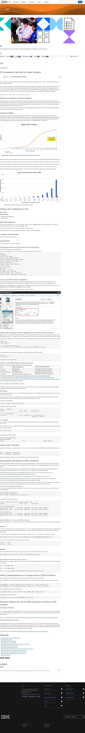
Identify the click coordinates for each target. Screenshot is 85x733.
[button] (24, 2)
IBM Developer (70, 693)
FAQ (45, 705)
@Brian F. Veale (7, 94)
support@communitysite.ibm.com (31, 694)
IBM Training (69, 689)
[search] (61, 2)
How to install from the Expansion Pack (9, 645)
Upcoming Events (27, 56)
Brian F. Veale (8, 76)
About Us (46, 689)
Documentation (70, 697)
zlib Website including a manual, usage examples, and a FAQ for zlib (15, 644)
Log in (80, 2)
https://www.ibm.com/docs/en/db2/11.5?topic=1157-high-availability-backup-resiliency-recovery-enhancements (34, 617)
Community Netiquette (50, 697)
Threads (9, 56)
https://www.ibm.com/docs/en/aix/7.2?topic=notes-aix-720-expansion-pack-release (32, 376)
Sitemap (46, 701)
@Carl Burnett (26, 94)
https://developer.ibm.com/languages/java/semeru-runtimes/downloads (33, 631)
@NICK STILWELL (15, 94)
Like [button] (59, 77)
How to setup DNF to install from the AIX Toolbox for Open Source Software (17, 648)
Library (36, 56)
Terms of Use (47, 693)
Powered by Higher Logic (42, 731)
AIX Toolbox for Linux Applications (8, 642)
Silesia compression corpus (6, 639)
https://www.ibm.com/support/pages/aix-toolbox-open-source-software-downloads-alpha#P (35, 377)
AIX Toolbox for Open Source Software (9, 647)
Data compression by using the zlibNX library (10, 637)
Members (45, 56)
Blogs (17, 56)
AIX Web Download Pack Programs (8, 641)
